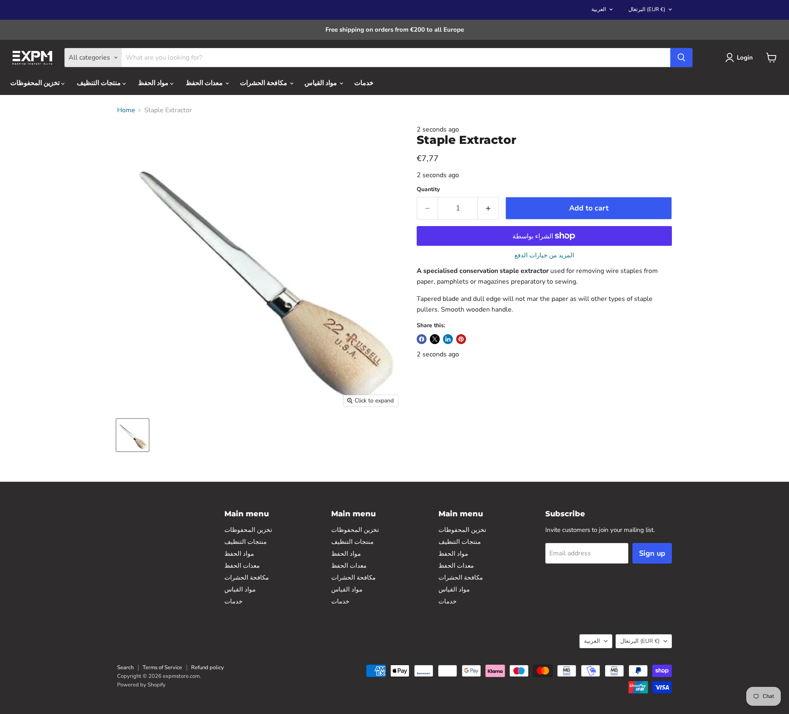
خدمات (364, 83)
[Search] (681, 57)
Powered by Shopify (141, 685)
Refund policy (207, 667)
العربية (598, 9)
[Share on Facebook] (422, 339)
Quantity (428, 189)
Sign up (652, 553)
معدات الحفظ (205, 83)
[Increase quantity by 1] (488, 208)
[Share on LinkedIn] (448, 339)
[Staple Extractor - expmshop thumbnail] (132, 435)
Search (125, 667)
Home (126, 110)
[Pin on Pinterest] (461, 339)
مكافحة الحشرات (264, 83)
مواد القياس (322, 83)
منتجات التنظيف (99, 83)
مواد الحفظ (154, 83)
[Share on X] (435, 339)
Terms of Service (162, 667)
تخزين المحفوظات (35, 83)
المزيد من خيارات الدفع (544, 255)
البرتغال (646, 9)
